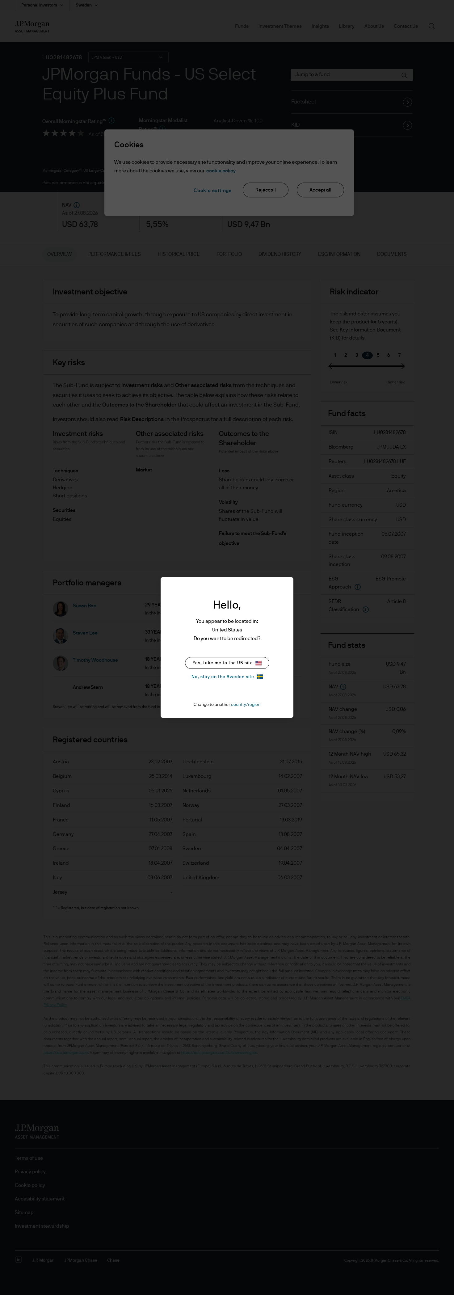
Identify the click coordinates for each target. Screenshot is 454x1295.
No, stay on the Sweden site (222, 677)
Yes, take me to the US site (223, 663)
